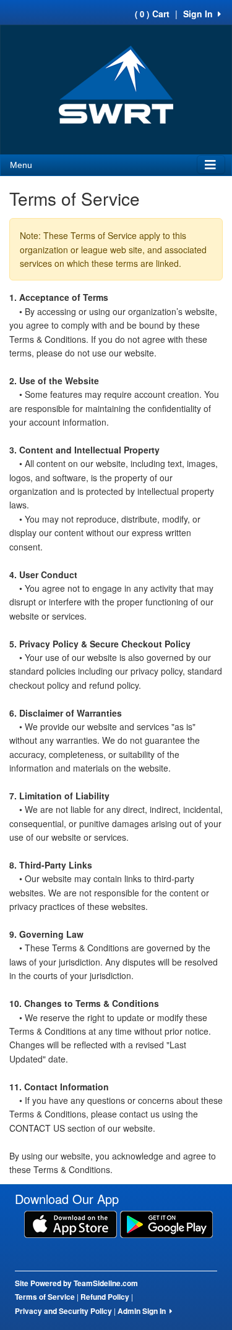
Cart (152, 13)
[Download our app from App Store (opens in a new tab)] (70, 1223)
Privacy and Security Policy (63, 1310)
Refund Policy (104, 1296)
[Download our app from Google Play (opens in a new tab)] (166, 1223)
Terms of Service (45, 1296)
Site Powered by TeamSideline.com (76, 1283)
